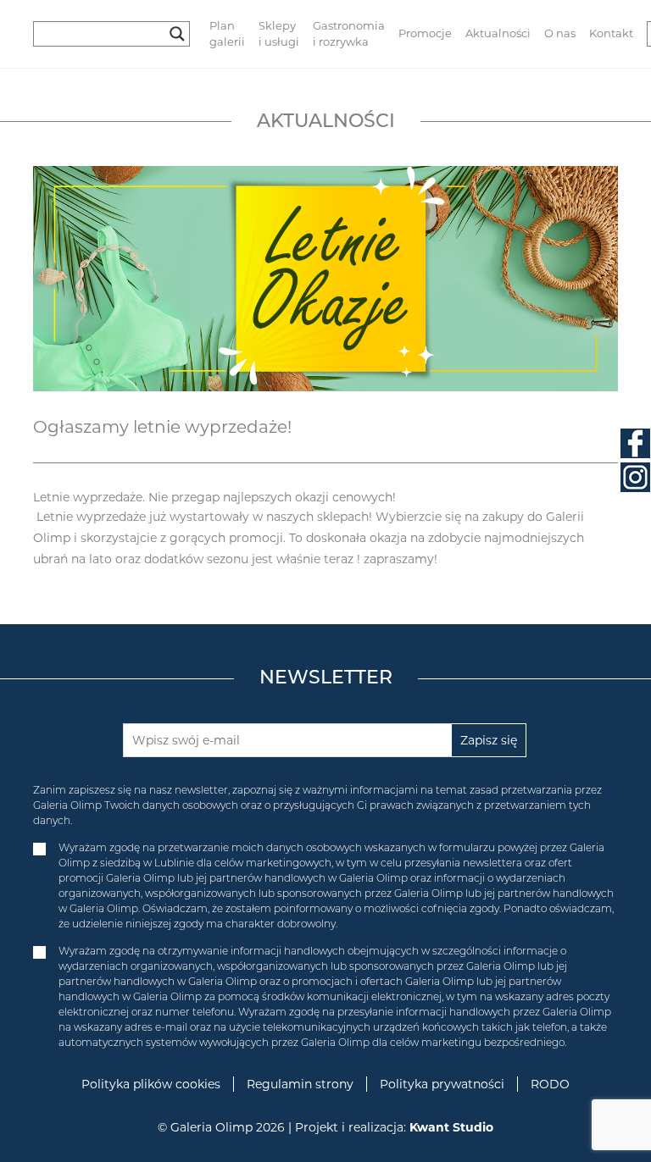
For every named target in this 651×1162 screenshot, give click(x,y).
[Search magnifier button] (177, 34)
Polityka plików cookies (150, 1084)
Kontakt (611, 33)
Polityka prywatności (442, 1084)
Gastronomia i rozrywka (349, 34)
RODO (550, 1084)
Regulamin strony (300, 1084)
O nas (560, 33)
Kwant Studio (451, 1127)
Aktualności (498, 33)
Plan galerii (227, 34)
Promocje (425, 33)
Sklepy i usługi (279, 34)
